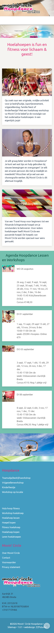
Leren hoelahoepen (11, 536)
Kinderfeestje (8, 487)
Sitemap (12, 627)
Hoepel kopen (9, 522)
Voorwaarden (9, 562)
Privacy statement (11, 567)
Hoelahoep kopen (11, 532)
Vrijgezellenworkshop (13, 482)
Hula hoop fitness (11, 508)
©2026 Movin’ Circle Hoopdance (26, 624)
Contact (6, 557)
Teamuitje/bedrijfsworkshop (16, 478)
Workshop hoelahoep (13, 513)
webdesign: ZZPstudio (35, 627)
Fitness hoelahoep (11, 527)
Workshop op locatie (12, 492)
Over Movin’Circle (11, 553)
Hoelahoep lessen (11, 518)
